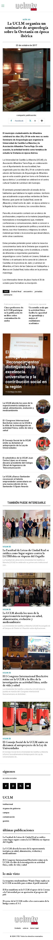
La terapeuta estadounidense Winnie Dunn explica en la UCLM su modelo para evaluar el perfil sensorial (26, 882)
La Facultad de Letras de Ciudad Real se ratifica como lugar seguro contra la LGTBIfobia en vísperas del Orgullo (26, 553)
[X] (20, 786)
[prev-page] (41, 338)
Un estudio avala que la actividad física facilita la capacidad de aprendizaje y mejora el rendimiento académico (38, 315)
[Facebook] (6, 786)
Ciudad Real (16, 291)
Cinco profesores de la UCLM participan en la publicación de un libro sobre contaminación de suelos (13, 314)
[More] (42, 121)
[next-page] (46, 338)
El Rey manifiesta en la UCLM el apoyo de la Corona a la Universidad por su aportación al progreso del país (26, 892)
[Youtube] (28, 786)
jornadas (38, 291)
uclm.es (26, 19)
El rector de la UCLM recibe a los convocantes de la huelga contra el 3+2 (26, 902)
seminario (8, 295)
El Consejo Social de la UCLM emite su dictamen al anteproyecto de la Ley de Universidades (17, 444)
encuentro (28, 291)
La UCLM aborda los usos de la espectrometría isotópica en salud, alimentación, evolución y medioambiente (18, 407)
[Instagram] (13, 786)
